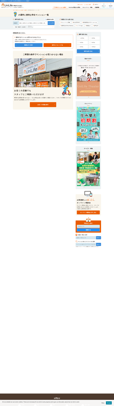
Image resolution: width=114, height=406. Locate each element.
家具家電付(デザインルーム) (90, 22)
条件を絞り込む (88, 51)
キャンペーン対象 (65, 22)
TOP (14, 10)
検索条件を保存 (50, 19)
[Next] (98, 79)
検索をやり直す (28, 45)
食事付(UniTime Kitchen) (67, 25)
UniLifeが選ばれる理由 (74, 7)
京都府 (25, 10)
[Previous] (78, 79)
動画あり (88, 25)
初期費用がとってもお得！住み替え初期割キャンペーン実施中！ (15, 1)
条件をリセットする (57, 45)
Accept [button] (109, 403)
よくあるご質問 (87, 4)
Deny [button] (103, 403)
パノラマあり (80, 25)
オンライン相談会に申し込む (88, 212)
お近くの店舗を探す (43, 104)
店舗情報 (97, 7)
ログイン (96, 4)
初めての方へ (80, 4)
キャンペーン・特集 (87, 7)
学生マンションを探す (60, 7)
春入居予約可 (76, 22)
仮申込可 (96, 25)
